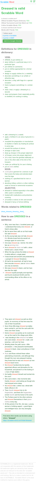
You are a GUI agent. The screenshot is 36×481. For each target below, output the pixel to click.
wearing (7, 342)
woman (25, 172)
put (14, 60)
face (30, 268)
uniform (19, 183)
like (9, 270)
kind (21, 178)
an (23, 76)
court (9, 376)
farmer (23, 243)
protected (29, 256)
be (13, 261)
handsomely (17, 365)
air (24, 231)
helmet (7, 250)
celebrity (29, 73)
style (14, 150)
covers (10, 174)
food (19, 94)
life (20, 404)
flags (22, 80)
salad (21, 134)
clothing (7, 178)
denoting (8, 183)
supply (14, 73)
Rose (14, 353)
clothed (15, 190)
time (22, 240)
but (23, 365)
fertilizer (13, 137)
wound (7, 92)
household (16, 324)
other (14, 160)
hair (18, 150)
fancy (14, 202)
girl (32, 172)
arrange (7, 150)
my (31, 277)
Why (6, 224)
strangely (28, 408)
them (15, 231)
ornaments (17, 356)
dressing (24, 89)
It (5, 256)
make (7, 164)
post (26, 335)
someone (19, 67)
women (7, 181)
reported (29, 272)
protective (28, 195)
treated (7, 195)
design (7, 73)
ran (6, 335)
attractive (8, 78)
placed (18, 369)
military (13, 183)
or (28, 62)
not (22, 236)
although (28, 356)
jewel (23, 254)
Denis (7, 333)
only (9, 266)
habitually (28, 157)
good (26, 406)
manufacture (28, 141)
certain (30, 85)
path (19, 344)
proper (23, 153)
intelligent (11, 408)
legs (12, 176)
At (5, 404)
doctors (15, 266)
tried (6, 229)
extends (25, 174)
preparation (18, 141)
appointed (8, 367)
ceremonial (21, 185)
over (6, 176)
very (18, 358)
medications (17, 195)
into (18, 155)
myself (14, 272)
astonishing (9, 356)
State (6, 388)
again (12, 240)
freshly (7, 381)
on (22, 60)
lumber (9, 199)
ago (32, 224)
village (22, 335)
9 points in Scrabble (10, 35)
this (8, 404)
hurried (29, 374)
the (13, 141)
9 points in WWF (8, 38)
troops (13, 153)
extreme (29, 397)
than (17, 224)
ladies (30, 326)
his (31, 367)
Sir (26, 390)
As (6, 236)
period (12, 404)
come (14, 155)
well (9, 233)
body (17, 174)
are (6, 266)
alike (16, 229)
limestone (23, 259)
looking (28, 358)
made (30, 231)
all (22, 261)
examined (17, 261)
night (15, 270)
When (7, 252)
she (21, 238)
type (13, 64)
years (29, 224)
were (10, 319)
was (19, 236)
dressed (7, 190)
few (16, 346)
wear (6, 62)
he (8, 231)
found (10, 275)
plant (6, 139)
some (8, 146)
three (10, 326)
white (8, 254)
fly (18, 164)
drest (22, 211)
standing (12, 337)
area (22, 137)
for (24, 69)
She (6, 268)
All (6, 261)
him (6, 233)
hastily (9, 374)
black (21, 268)
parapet (8, 259)
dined (27, 385)
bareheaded (28, 346)
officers (14, 367)
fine (28, 190)
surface (31, 144)
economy (15, 321)
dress (3, 211)
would (25, 238)
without (13, 254)
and (10, 94)
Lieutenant (16, 275)
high (12, 372)
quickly (19, 333)
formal (29, 69)
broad (11, 256)
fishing (29, 164)
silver (30, 247)
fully (25, 236)
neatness (8, 351)
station (17, 372)
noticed (18, 353)
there (33, 263)
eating (25, 96)
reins (6, 330)
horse (22, 395)
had (8, 261)
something (15, 76)
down (30, 174)
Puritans (11, 397)
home (17, 363)
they (32, 356)
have (14, 157)
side (17, 160)
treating (23, 144)
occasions (29, 185)
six (12, 266)
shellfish (9, 96)
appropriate (19, 69)
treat (6, 85)
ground (28, 137)
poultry (32, 94)
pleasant (23, 358)
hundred (23, 224)
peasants (20, 346)
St (16, 388)
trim (22, 199)
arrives (17, 252)
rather (28, 353)
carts (26, 328)
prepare (13, 85)
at (24, 263)
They (6, 319)
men (27, 178)
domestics (24, 367)
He (6, 247)
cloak (16, 250)
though (29, 381)
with (18, 80)
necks (18, 330)
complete (8, 141)
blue (21, 250)
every (19, 227)
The (6, 397)
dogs (18, 326)
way (25, 62)
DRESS (7, 60)
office (25, 277)
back (12, 363)
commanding (9, 277)
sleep (20, 383)
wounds (11, 263)
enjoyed (10, 383)
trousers (7, 162)
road (13, 335)
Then (6, 390)
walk (27, 340)
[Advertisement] (18, 115)
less (14, 224)
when (31, 337)
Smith (22, 275)
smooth (7, 148)
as (18, 243)
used (6, 185)
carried (11, 328)
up (9, 153)
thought (7, 358)
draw (6, 153)
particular (20, 62)
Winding (7, 344)
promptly (20, 272)
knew (15, 238)
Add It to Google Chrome (12, 41)
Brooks (10, 238)
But (6, 231)
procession (8, 346)
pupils (7, 321)
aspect (19, 406)
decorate (8, 76)
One (6, 243)
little (14, 326)
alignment (29, 153)
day (13, 252)
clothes (17, 60)
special (30, 80)
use (23, 164)
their (6, 263)
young (12, 236)
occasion (8, 71)
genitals (21, 157)
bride (24, 252)
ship (14, 80)
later (29, 379)
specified (17, 178)
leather (9, 144)
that (6, 174)
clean (7, 89)
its (27, 144)
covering (8, 197)
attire (32, 190)
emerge (7, 240)
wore (11, 231)
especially (25, 94)
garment (16, 172)
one (6, 160)
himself (20, 374)
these (23, 353)
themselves (18, 399)
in (14, 62)
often (6, 193)
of (29, 62)
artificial (14, 164)
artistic (26, 76)
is (7, 247)
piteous (26, 349)
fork (25, 160)
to (11, 60)
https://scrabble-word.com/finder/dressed (17, 420)
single (19, 254)
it (21, 369)
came (10, 340)
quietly (27, 365)
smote (7, 395)
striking (14, 406)
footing (29, 369)
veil (13, 342)
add (6, 134)
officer (16, 277)
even (10, 224)
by (20, 144)
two (6, 245)
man (9, 157)
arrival (7, 279)
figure (30, 406)
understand (10, 227)
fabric (16, 144)
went (15, 397)
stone (23, 148)
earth (31, 395)
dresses (9, 211)
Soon (6, 326)
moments (24, 379)
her (28, 268)
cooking (18, 96)
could (29, 333)
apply (17, 89)
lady (15, 236)
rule (6, 324)
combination (18, 193)
